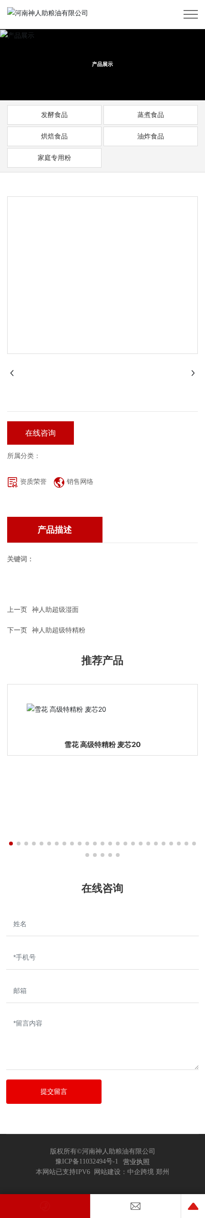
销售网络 (80, 481)
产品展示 (102, 64)
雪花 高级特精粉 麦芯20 (102, 744)
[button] (11, 843)
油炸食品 (150, 136)
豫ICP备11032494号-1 (86, 1161)
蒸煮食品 (150, 114)
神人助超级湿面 (55, 609)
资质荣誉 (33, 481)
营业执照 (136, 1161)
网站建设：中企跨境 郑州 (131, 1171)
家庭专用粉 (54, 157)
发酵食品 (54, 114)
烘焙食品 (54, 136)
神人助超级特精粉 (58, 630)
